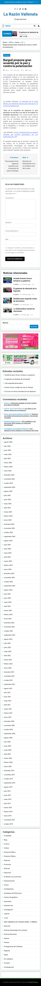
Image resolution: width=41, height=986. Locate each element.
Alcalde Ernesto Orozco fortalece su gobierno (21, 2)
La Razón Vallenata (20, 14)
